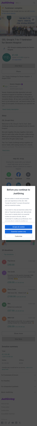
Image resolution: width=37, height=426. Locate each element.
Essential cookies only (18, 231)
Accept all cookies (19, 227)
